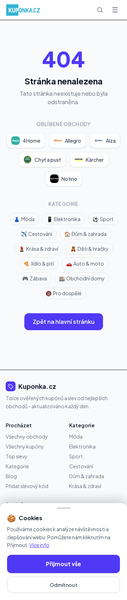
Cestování (36, 234)
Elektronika (63, 219)
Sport (103, 219)
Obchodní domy (82, 278)
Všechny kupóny (25, 446)
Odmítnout (64, 585)
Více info (39, 545)
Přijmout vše (63, 564)
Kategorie (17, 466)
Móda (24, 219)
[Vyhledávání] (100, 10)
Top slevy (17, 456)
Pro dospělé (63, 293)
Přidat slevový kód (27, 486)
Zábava (34, 278)
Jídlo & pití (38, 263)
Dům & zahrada (85, 234)
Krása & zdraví (38, 248)
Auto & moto (85, 263)
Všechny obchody (27, 436)
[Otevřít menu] (115, 10)
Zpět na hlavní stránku (64, 321)
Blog (11, 476)
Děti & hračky (89, 248)
